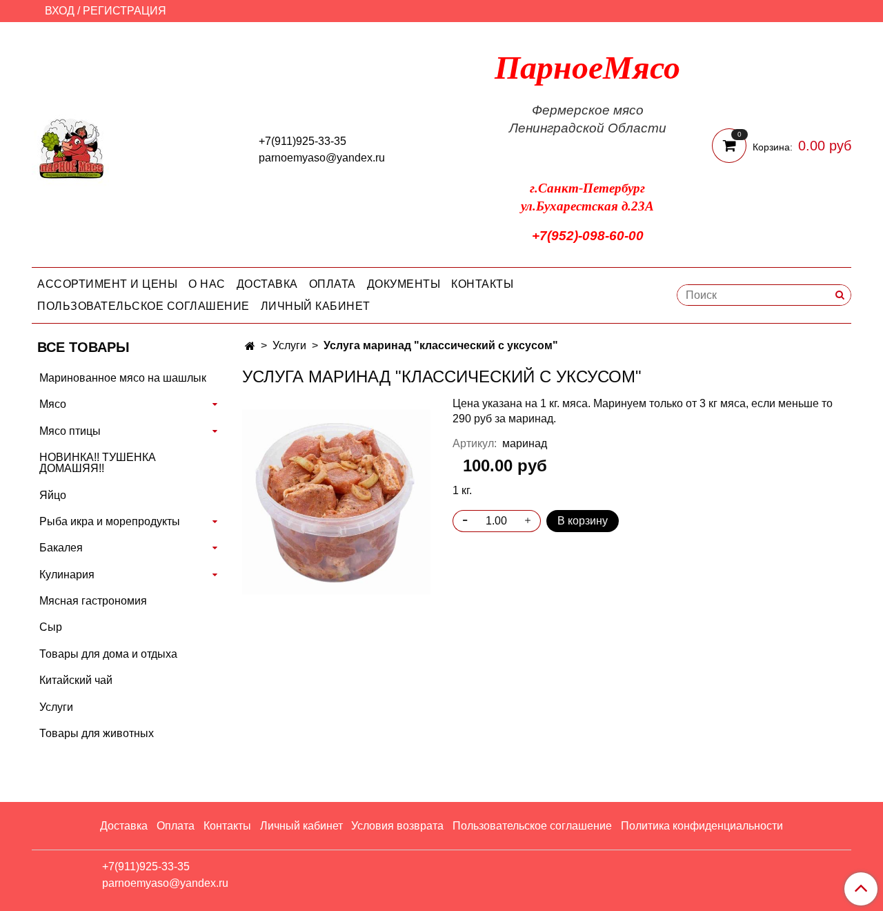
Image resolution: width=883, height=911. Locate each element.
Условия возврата (397, 826)
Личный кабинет (315, 306)
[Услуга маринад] (336, 501)
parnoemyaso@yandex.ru (322, 158)
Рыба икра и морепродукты (109, 521)
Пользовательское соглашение (143, 306)
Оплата (332, 284)
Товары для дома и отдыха (108, 654)
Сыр (50, 627)
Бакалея (61, 548)
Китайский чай (75, 680)
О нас (207, 284)
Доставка (267, 284)
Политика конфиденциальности (702, 826)
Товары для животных (96, 733)
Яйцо (52, 495)
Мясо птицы (70, 431)
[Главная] (250, 346)
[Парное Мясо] (72, 147)
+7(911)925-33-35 (302, 141)
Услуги (289, 345)
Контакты (482, 284)
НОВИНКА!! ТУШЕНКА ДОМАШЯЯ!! (97, 462)
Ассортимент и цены (107, 284)
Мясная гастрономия (93, 601)
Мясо (52, 404)
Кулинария (67, 574)
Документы (404, 284)
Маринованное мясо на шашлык (122, 378)
